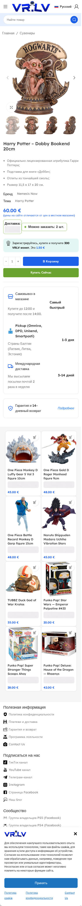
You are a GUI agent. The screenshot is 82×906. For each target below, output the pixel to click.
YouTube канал (19, 770)
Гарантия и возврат (23, 729)
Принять (41, 883)
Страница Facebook (23, 792)
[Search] (74, 19)
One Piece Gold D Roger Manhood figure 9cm (56, 474)
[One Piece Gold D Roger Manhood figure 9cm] (59, 449)
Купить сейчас (41, 272)
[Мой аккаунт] (76, 6)
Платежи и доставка (23, 722)
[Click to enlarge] (11, 107)
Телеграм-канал (20, 777)
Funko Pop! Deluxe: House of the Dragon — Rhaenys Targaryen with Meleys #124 (58, 673)
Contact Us (17, 744)
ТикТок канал (18, 762)
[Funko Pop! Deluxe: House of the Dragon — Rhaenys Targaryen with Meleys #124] (59, 644)
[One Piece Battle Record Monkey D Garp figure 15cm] (23, 514)
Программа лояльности (26, 737)
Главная (8, 33)
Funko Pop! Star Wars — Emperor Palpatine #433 (56, 604)
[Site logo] (31, 6)
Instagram (17, 785)
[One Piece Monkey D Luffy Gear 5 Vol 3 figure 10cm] (23, 449)
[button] (75, 834)
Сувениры (27, 33)
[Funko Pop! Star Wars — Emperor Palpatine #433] (59, 579)
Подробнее (66, 408)
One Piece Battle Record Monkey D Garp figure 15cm (20, 539)
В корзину (51, 261)
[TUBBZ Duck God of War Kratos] (23, 579)
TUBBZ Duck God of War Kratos (22, 602)
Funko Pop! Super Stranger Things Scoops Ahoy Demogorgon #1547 (22, 671)
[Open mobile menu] (5, 6)
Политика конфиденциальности (31, 714)
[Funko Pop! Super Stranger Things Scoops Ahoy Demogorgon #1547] (23, 644)
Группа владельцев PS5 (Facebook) (35, 818)
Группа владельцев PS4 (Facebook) (35, 825)
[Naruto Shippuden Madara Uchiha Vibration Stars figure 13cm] (59, 514)
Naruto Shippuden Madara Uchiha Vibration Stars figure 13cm (57, 541)
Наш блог (15, 800)
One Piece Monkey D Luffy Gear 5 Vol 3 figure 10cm (23, 474)
